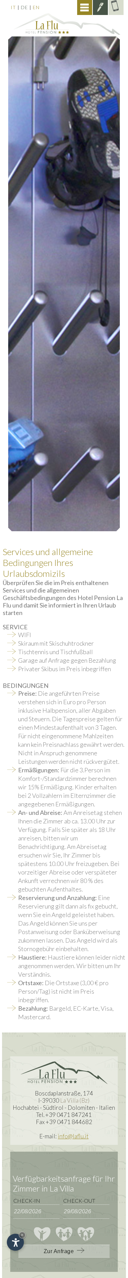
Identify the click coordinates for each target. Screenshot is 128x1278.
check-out (79, 1200)
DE (24, 7)
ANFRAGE (100, 7)
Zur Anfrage (60, 1251)
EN (36, 7)
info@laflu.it (73, 1136)
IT (13, 7)
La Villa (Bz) (74, 1100)
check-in (26, 1200)
